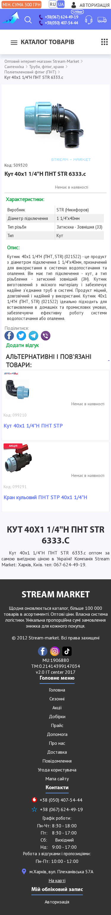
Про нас (57, 743)
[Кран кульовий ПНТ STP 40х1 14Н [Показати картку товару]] (18, 461)
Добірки (57, 716)
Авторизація (95, 5)
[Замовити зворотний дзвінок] (88, 19)
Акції (57, 707)
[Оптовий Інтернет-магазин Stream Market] (10, 22)
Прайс (57, 725)
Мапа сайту (57, 778)
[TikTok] (67, 651)
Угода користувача (57, 770)
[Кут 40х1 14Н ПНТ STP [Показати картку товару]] (18, 389)
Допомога (57, 734)
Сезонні (57, 699)
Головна (57, 690)
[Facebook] (42, 651)
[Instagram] (54, 651)
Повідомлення (57, 761)
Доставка (57, 752)
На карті (57, 880)
